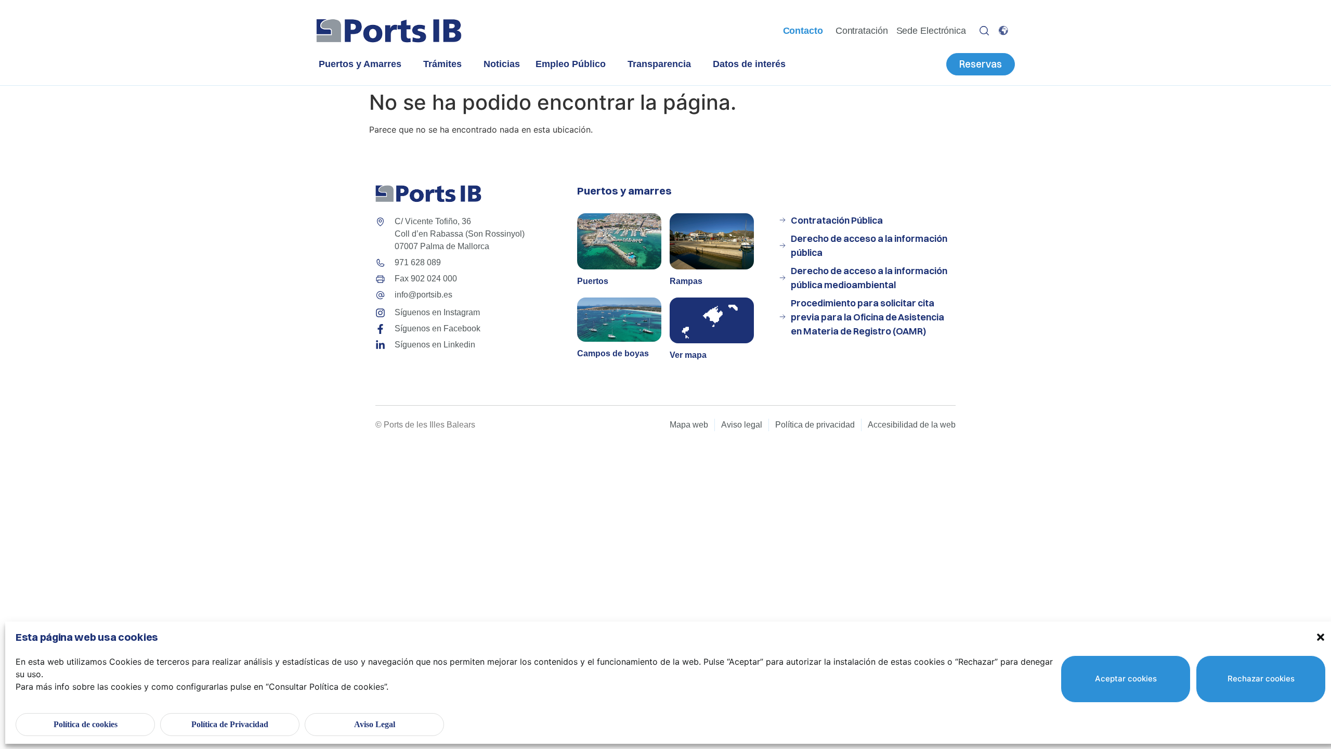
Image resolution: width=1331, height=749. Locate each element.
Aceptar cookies (1126, 678)
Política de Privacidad (229, 724)
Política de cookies (86, 724)
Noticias (502, 64)
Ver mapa (688, 355)
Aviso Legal (374, 724)
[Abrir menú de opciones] (984, 30)
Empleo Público (571, 64)
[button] (1320, 637)
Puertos (592, 281)
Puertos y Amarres (360, 64)
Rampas (686, 281)
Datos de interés (749, 64)
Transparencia (659, 64)
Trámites (442, 64)
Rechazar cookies (1261, 678)
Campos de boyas (613, 353)
